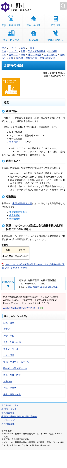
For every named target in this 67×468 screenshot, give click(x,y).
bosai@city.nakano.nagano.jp (43, 287)
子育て (6, 329)
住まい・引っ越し (12, 348)
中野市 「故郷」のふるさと (33, 7)
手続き (31, 48)
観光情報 (33, 39)
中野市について (56, 39)
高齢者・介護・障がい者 (15, 368)
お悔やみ (7, 381)
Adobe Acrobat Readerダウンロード (21, 308)
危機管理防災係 (47, 57)
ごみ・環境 (8, 355)
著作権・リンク (9, 409)
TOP (4, 48)
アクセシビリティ (10, 405)
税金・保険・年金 (12, 394)
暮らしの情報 (33, 25)
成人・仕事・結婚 (12, 342)
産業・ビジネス (11, 39)
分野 (23, 51)
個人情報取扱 (7, 412)
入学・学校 (8, 335)
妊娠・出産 (8, 322)
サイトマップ (7, 420)
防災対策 (52, 51)
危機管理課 (31, 57)
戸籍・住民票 (9, 388)
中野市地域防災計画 (22, 203)
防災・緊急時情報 (11, 25)
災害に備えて (50, 54)
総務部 (19, 57)
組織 (11, 57)
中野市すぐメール (18, 142)
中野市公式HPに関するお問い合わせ (19, 416)
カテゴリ (13, 48)
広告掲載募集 (7, 424)
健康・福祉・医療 (12, 375)
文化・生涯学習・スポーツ (16, 361)
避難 (62, 54)
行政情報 (55, 25)
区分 (23, 48)
